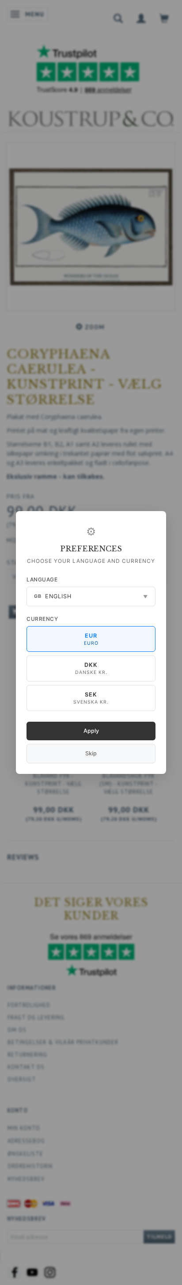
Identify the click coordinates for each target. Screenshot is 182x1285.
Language (42, 579)
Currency (42, 619)
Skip (91, 753)
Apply (91, 730)
